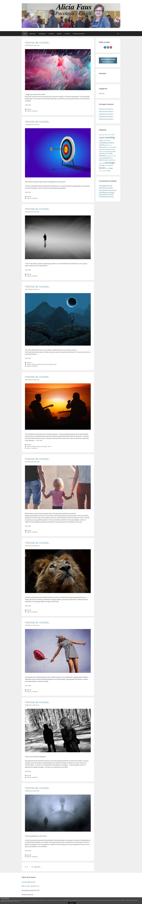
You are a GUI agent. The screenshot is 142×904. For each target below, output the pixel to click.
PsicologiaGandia (104, 186)
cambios (109, 134)
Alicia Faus (32, 33)
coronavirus (110, 143)
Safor (106, 165)
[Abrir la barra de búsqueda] (117, 33)
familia (114, 151)
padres (107, 160)
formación (102, 153)
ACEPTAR (72, 902)
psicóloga (102, 165)
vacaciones (101, 170)
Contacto (67, 33)
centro (113, 134)
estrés (100, 151)
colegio (101, 140)
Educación (102, 147)
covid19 (101, 145)
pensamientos (112, 160)
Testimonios (42, 33)
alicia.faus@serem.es (28, 882)
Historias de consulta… (37, 42)
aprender (105, 134)
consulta (38, 364)
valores (105, 170)
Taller (107, 168)
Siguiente (38, 867)
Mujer (111, 158)
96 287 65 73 (35, 886)
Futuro (106, 153)
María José (102, 190)
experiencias (108, 151)
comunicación (106, 140)
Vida (109, 170)
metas (100, 158)
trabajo (110, 168)
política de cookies (15, 901)
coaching (33, 364)
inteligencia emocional (111, 155)
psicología (49, 364)
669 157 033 (26, 886)
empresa (113, 147)
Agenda (59, 33)
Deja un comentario (32, 111)
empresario (102, 149)
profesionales (102, 163)
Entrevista (113, 149)
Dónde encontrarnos (79, 33)
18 (32, 867)
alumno (100, 134)
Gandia (110, 153)
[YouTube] (110, 48)
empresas (108, 149)
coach (28, 364)
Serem (54, 364)
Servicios (51, 33)
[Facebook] (105, 48)
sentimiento (110, 165)
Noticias (29, 109)
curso (106, 145)
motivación (106, 158)
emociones (108, 147)
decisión (110, 145)
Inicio (24, 33)
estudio (103, 151)
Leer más (28, 105)
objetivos (102, 160)
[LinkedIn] (107, 48)
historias (43, 364)
